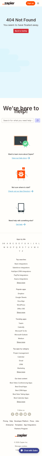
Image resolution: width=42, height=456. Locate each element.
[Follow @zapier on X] (21, 414)
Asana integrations (21, 279)
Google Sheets (21, 297)
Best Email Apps (21, 387)
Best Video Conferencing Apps (21, 383)
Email (21, 361)
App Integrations (30, 425)
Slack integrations (21, 264)
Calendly (21, 327)
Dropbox (21, 293)
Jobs (37, 421)
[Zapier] (8, 3)
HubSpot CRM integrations (21, 271)
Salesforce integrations (21, 267)
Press (32, 421)
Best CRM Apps (21, 390)
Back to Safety (21, 31)
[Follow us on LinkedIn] (16, 414)
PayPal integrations (21, 275)
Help (11, 421)
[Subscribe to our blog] (29, 414)
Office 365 (21, 309)
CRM (21, 364)
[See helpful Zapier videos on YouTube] (25, 414)
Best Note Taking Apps (21, 394)
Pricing (5, 421)
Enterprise (10, 425)
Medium (21, 338)
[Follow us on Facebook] (12, 414)
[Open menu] (38, 3)
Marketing (21, 368)
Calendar (21, 357)
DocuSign (21, 301)
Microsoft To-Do (21, 331)
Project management (21, 353)
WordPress (21, 305)
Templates (19, 425)
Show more (21, 283)
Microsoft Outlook (21, 335)
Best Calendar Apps (21, 398)
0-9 (3, 243)
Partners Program (21, 429)
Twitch (21, 323)
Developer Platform (21, 421)
